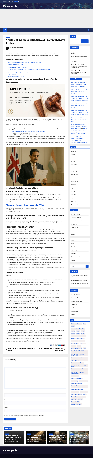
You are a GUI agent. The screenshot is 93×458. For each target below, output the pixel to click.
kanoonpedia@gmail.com (17, 47)
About (72, 243)
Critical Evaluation (12, 74)
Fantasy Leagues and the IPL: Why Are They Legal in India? (50, 349)
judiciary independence (76, 394)
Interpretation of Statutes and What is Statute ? (13, 437)
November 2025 (75, 178)
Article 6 (78, 333)
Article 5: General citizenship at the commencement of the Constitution (28, 131)
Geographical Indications (76, 348)
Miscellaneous (71, 30)
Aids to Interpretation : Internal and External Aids (57, 437)
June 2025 (73, 194)
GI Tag (84, 348)
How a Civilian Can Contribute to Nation (78, 351)
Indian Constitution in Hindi (76, 378)
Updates (11, 30)
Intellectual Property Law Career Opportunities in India (78, 386)
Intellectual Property (83, 381)
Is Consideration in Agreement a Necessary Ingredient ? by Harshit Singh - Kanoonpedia (79, 126)
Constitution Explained (76, 217)
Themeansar (57, 455)
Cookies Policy (74, 260)
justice (84, 394)
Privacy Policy (74, 250)
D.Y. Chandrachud (75, 343)
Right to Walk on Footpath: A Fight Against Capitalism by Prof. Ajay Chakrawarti (79, 72)
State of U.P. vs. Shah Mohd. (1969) (16, 66)
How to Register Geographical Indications (77, 369)
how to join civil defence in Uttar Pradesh (78, 366)
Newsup (51, 455)
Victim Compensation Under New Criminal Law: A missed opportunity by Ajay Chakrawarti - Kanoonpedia (79, 98)
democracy (82, 343)
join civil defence (75, 392)
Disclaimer (73, 253)
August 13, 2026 (54, 439)
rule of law (73, 399)
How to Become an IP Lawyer (77, 362)
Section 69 (80, 399)
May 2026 (73, 161)
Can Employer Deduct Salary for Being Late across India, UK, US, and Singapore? (79, 66)
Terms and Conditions (76, 256)
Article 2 (73, 331)
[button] (86, 30)
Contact (73, 246)
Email (5, 399)
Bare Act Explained (22, 30)
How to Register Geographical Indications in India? (77, 373)
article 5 (73, 333)
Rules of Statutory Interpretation (79, 56)
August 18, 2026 (11, 439)
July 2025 (73, 191)
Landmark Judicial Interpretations (16, 64)
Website (6, 407)
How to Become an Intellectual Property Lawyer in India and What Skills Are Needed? (78, 359)
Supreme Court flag (75, 401)
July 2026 (73, 154)
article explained (74, 336)
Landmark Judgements (48, 30)
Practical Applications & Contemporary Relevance (20, 72)
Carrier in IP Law (74, 341)
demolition (73, 345)
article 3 (78, 331)
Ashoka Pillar (82, 336)
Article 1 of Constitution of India (77, 328)
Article (84, 323)
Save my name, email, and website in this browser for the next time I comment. (25, 415)
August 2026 (74, 151)
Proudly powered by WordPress (39, 455)
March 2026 (74, 164)
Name (5, 392)
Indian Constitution (75, 376)
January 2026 (74, 171)
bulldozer (73, 338)
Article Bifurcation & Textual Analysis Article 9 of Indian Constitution (24, 62)
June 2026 (73, 158)
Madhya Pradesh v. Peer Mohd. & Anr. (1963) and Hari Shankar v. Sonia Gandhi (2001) (29, 69)
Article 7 (83, 333)
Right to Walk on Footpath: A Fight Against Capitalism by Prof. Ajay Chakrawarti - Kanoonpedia (79, 84)
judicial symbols (84, 392)
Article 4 (83, 331)
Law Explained (35, 30)
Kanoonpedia (10, 6)
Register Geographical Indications (78, 396)
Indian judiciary (74, 381)
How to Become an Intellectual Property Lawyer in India (77, 355)
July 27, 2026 (75, 439)
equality (78, 345)
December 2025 (75, 174)
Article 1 (73, 326)
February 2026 (74, 168)
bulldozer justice (80, 338)
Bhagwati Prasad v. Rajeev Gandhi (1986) (18, 67)
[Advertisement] (46, 19)
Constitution (82, 341)
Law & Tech (61, 30)
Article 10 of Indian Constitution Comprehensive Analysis (21, 349)
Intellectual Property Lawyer (77, 389)
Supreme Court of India (76, 404)
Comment (7, 366)
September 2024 (75, 204)
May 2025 (73, 198)
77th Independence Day (76, 323)
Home (72, 240)
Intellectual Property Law (76, 383)
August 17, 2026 (32, 439)
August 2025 (74, 188)
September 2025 (75, 184)
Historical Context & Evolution (15, 71)
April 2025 (73, 201)
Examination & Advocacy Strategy (16, 76)
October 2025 (74, 181)
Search (73, 36)
